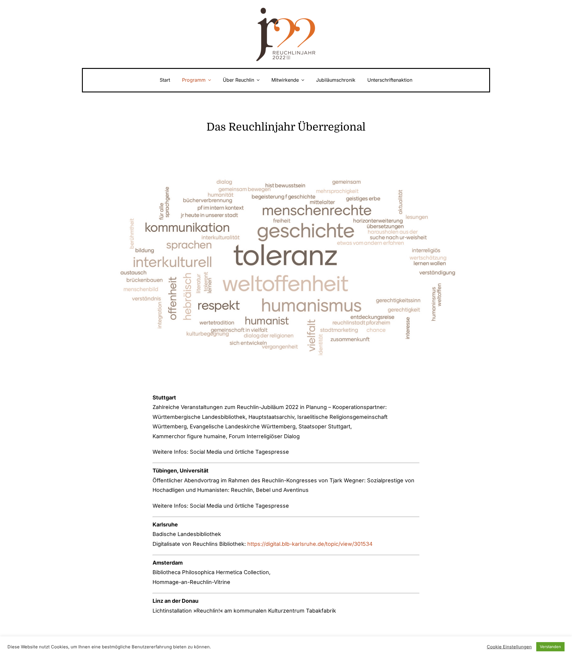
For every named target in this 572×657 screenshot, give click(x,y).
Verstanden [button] (550, 646)
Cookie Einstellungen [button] (509, 647)
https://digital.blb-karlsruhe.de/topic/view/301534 (310, 544)
